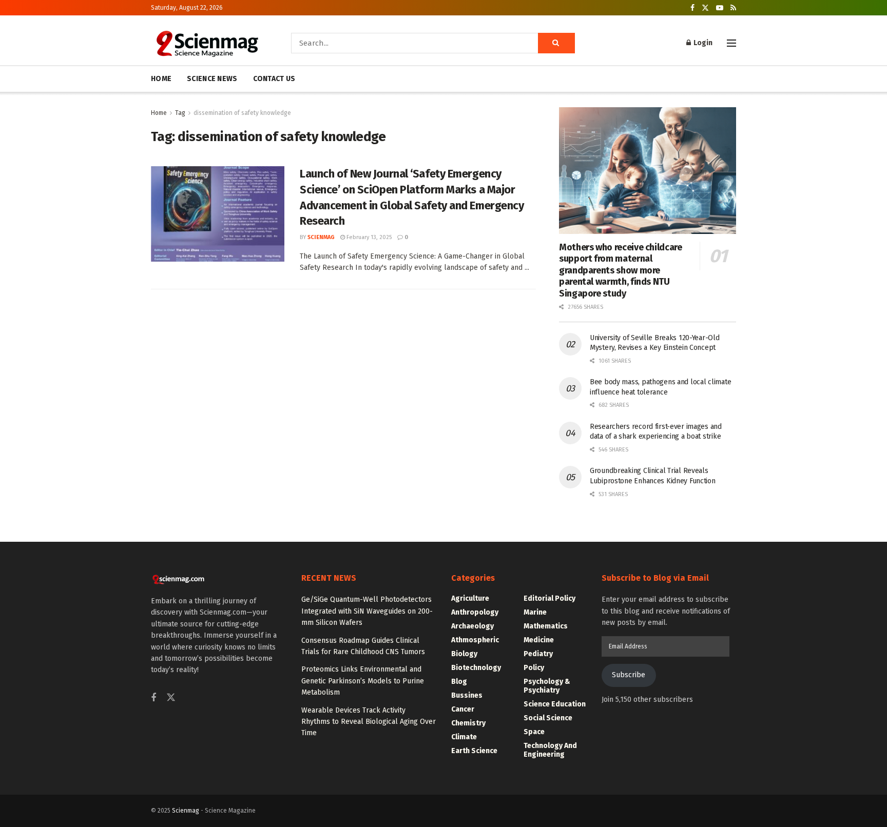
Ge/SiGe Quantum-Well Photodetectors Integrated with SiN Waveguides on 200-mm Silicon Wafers (367, 611)
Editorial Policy (549, 598)
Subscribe (628, 675)
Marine (535, 612)
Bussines (467, 695)
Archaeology (472, 626)
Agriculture (470, 598)
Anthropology (474, 612)
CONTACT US (274, 78)
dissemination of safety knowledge (242, 112)
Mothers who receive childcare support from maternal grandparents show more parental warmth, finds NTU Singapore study (620, 270)
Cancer (462, 709)
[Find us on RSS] (733, 8)
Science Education (555, 704)
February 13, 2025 (368, 237)
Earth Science (474, 750)
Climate (464, 737)
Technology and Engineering (550, 750)
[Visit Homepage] (206, 43)
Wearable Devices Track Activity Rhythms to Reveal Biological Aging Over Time (368, 722)
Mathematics (546, 626)
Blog (459, 681)
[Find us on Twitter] (705, 8)
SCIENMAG (321, 237)
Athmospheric (475, 640)
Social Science (548, 718)
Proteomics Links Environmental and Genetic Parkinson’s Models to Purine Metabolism (362, 681)
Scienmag (185, 810)
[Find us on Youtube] (719, 8)
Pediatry (538, 653)
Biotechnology (476, 667)
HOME (161, 78)
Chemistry (468, 723)
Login (702, 42)
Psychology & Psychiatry (547, 686)
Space (534, 731)
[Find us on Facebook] (692, 8)
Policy (534, 667)
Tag (180, 112)
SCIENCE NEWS (212, 78)
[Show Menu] (731, 43)
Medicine (539, 640)
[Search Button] (556, 43)
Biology (464, 653)
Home (159, 112)
